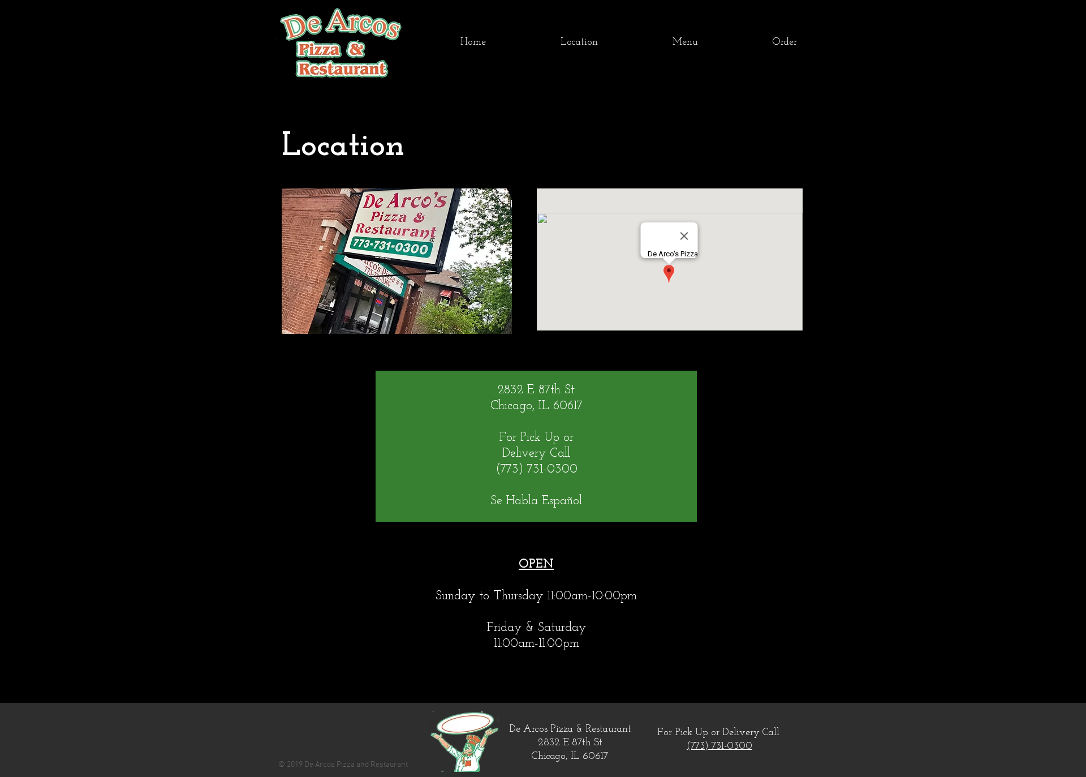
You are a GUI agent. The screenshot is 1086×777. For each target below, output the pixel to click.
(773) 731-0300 (719, 746)
